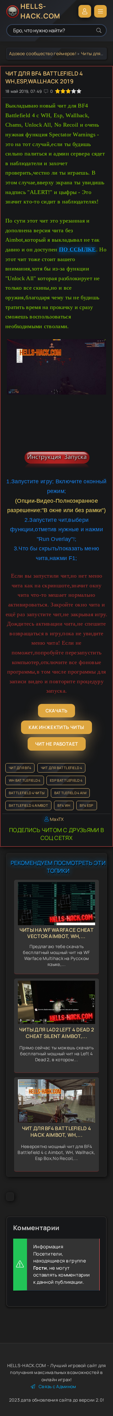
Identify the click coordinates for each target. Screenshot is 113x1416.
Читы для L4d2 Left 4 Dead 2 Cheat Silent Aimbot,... (56, 1033)
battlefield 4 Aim (70, 792)
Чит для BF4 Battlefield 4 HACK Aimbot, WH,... (56, 1131)
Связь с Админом (57, 1386)
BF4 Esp (86, 805)
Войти (84, 11)
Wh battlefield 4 (24, 780)
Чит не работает (56, 744)
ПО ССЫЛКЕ (77, 249)
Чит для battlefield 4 (61, 767)
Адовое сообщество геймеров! (42, 53)
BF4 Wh (63, 805)
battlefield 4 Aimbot (28, 805)
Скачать (57, 710)
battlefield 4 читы (27, 792)
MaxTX (57, 819)
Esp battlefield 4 (66, 780)
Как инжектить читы (56, 727)
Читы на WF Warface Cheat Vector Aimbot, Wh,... (56, 933)
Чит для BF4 (20, 767)
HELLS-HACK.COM (40, 11)
